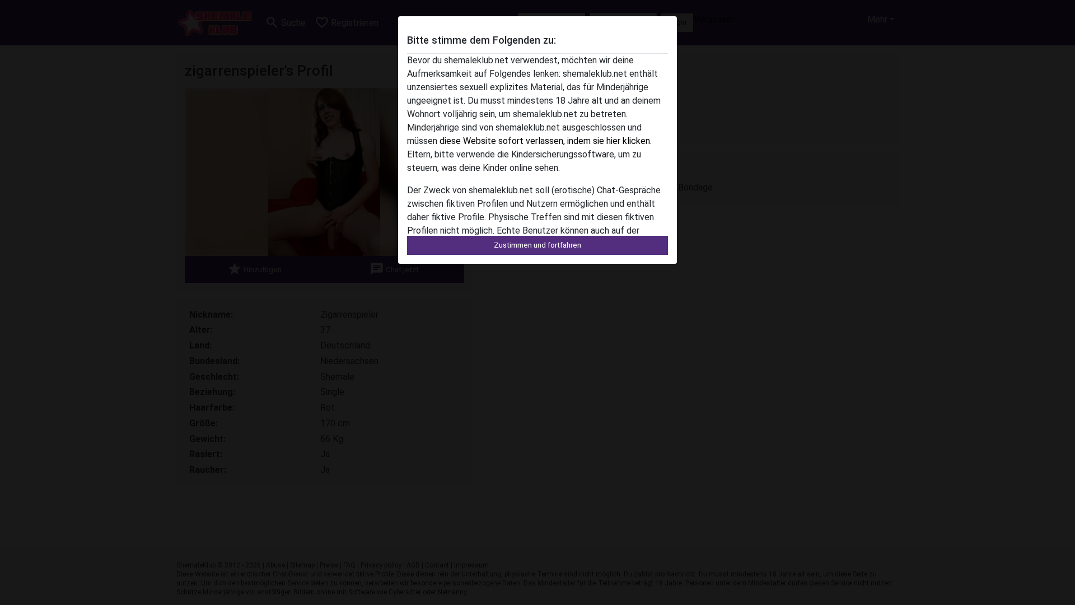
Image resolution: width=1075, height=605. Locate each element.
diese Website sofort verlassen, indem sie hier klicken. (546, 141)
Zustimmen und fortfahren (537, 245)
